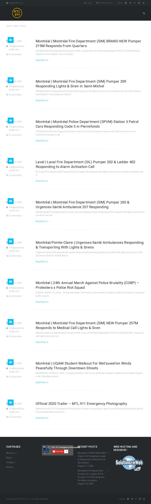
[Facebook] (126, 3)
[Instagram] (139, 3)
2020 (16, 26)
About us (10, 453)
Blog (8, 457)
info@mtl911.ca (16, 3)
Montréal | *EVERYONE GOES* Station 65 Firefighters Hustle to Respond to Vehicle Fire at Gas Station (92, 458)
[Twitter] (130, 3)
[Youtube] (144, 3)
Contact (10, 462)
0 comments (15, 54)
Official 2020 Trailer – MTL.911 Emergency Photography (81, 404)
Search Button (144, 13)
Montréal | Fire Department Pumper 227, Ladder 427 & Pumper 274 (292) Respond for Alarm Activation (91, 475)
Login (89, 3)
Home (8, 26)
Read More (41, 60)
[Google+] (135, 3)
